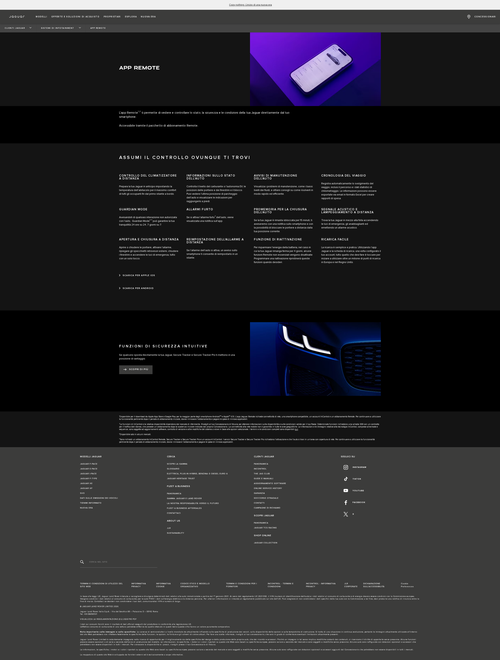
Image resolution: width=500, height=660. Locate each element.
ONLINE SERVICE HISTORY (268, 488)
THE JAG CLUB (262, 474)
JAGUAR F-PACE (88, 464)
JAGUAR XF (86, 488)
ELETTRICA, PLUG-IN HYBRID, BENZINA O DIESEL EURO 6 (197, 474)
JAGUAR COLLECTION (265, 543)
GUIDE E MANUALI (263, 478)
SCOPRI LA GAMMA (177, 464)
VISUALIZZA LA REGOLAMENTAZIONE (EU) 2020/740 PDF (108, 619)
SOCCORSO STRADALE (266, 498)
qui (296, 429)
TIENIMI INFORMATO (91, 503)
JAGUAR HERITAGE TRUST (181, 478)
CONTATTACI (174, 513)
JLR (169, 528)
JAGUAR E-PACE (88, 469)
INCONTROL (260, 469)
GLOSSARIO (173, 469)
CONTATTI (259, 503)
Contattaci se (100, 601)
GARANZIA (259, 493)
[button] (41, 17)
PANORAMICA (174, 493)
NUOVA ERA (86, 508)
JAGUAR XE (86, 483)
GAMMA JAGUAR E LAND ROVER (184, 498)
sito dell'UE (275, 599)
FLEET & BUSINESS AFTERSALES (184, 508)
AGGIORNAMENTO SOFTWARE (270, 483)
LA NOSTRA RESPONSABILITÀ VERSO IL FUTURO (193, 503)
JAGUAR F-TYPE (88, 478)
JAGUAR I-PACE (88, 474)
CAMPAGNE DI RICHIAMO (267, 508)
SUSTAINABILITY (175, 533)
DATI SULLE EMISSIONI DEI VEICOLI (99, 498)
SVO (82, 493)
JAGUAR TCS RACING (265, 528)
